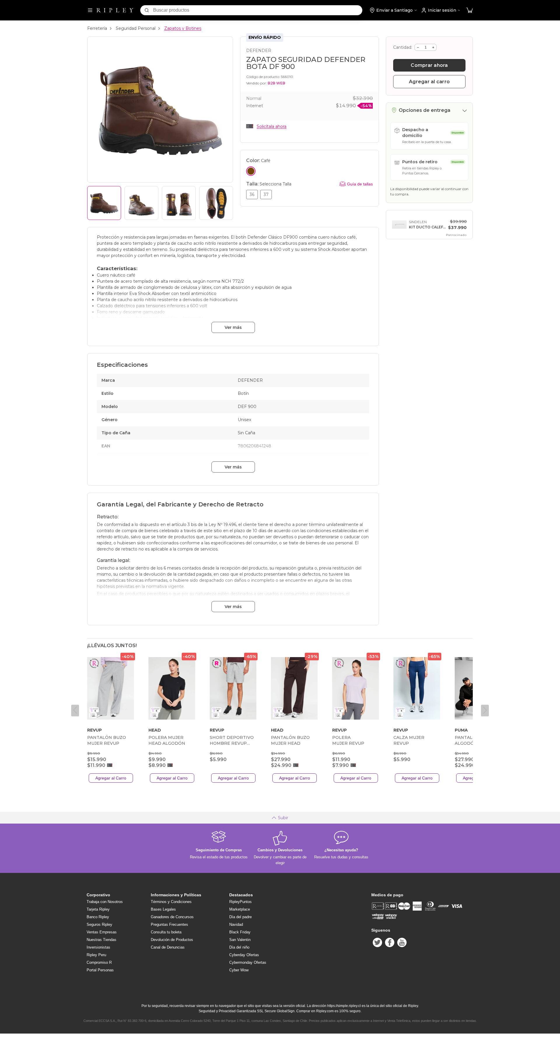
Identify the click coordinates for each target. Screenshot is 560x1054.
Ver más (233, 327)
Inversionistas (98, 947)
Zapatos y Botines (182, 28)
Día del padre (240, 917)
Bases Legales (163, 909)
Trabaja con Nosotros (105, 902)
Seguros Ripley (99, 924)
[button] (469, 10)
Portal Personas (100, 970)
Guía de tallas (360, 184)
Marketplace (239, 909)
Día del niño (239, 947)
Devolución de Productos (172, 939)
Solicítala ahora (271, 126)
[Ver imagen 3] (179, 203)
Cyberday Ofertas (244, 955)
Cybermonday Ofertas (247, 962)
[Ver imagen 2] (141, 203)
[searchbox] (257, 10)
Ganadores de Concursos (172, 917)
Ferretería (97, 28)
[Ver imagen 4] (216, 203)
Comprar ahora (429, 65)
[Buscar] (146, 10)
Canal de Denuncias (168, 947)
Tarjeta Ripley (98, 909)
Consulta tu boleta (166, 932)
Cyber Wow (239, 970)
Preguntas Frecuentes (169, 924)
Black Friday (240, 932)
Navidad (236, 924)
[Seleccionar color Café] (251, 171)
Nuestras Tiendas (101, 939)
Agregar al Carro (110, 778)
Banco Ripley (98, 917)
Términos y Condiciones (171, 902)
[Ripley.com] (115, 10)
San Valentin (240, 939)
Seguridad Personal (135, 28)
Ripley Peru (96, 955)
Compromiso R (99, 962)
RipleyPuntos (240, 902)
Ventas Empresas (102, 932)
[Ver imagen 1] (104, 203)
